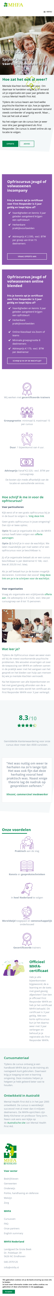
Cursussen (9, 1218)
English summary (13, 1233)
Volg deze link (36, 516)
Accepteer (8, 1292)
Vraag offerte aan (27, 256)
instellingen (38, 1287)
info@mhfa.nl (11, 1267)
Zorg (6, 1202)
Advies (27, 144)
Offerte (10, 144)
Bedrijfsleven (11, 1178)
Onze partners (12, 1228)
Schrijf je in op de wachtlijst (27, 361)
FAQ (6, 1223)
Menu (49, 11)
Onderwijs (9, 1188)
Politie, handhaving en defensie (21, 1193)
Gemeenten (10, 1183)
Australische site (16, 1122)
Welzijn (8, 1197)
